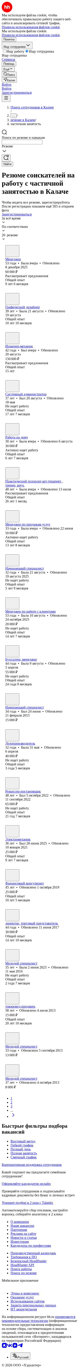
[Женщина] (12, 251)
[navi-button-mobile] (6, 98)
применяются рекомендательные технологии (38, 1319)
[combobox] (22, 142)
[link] (9, 74)
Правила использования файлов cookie (31, 35)
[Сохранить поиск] (6, 158)
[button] (6, 84)
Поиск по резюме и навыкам (23, 137)
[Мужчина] (12, 338)
